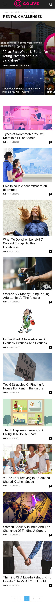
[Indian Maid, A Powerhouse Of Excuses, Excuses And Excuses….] (27, 321)
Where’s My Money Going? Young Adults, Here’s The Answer (26, 296)
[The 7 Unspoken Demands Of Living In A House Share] (27, 412)
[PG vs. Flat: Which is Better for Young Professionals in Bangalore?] (27, 45)
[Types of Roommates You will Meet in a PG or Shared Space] (27, 118)
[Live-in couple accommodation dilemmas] (27, 165)
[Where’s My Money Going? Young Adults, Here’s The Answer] (27, 273)
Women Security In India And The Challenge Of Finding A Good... (26, 529)
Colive (5, 142)
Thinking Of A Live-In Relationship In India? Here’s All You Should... (27, 579)
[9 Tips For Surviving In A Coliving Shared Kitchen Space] (27, 459)
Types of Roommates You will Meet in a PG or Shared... (24, 136)
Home (5, 12)
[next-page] (39, 598)
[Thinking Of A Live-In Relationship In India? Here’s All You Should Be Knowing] (27, 557)
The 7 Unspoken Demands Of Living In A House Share (23, 432)
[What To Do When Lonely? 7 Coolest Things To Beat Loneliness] (27, 218)
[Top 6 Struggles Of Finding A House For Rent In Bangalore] (27, 367)
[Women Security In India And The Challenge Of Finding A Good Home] (27, 507)
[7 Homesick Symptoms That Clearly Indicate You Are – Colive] (22, 85)
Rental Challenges (19, 12)
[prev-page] (14, 598)
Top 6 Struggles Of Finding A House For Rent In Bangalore (23, 386)
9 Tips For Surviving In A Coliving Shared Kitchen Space (26, 480)
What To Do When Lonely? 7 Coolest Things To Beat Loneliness (23, 243)
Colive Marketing (10, 65)
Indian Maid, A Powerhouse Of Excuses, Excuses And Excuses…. (26, 341)
